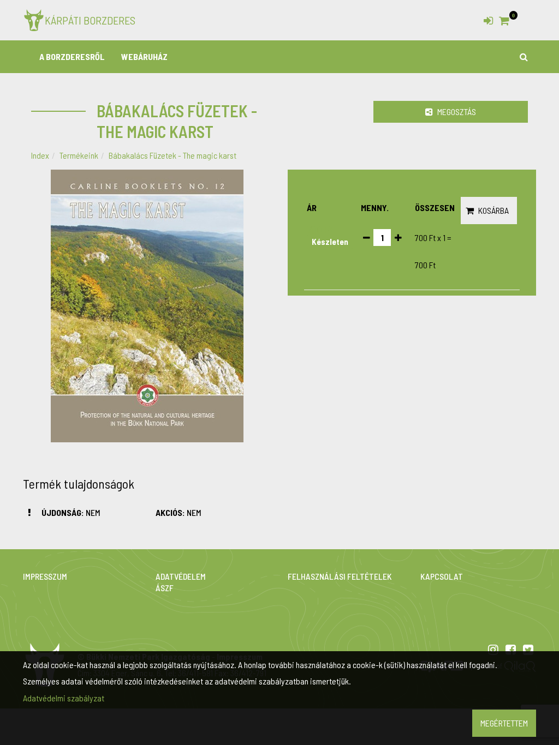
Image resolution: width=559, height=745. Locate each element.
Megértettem (504, 723)
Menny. (375, 207)
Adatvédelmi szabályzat (63, 698)
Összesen (435, 207)
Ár (312, 207)
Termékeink (79, 155)
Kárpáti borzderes (90, 20)
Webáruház (144, 56)
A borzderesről (72, 56)
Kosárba (493, 210)
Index (40, 155)
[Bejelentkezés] (488, 18)
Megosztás (456, 111)
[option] (147, 306)
